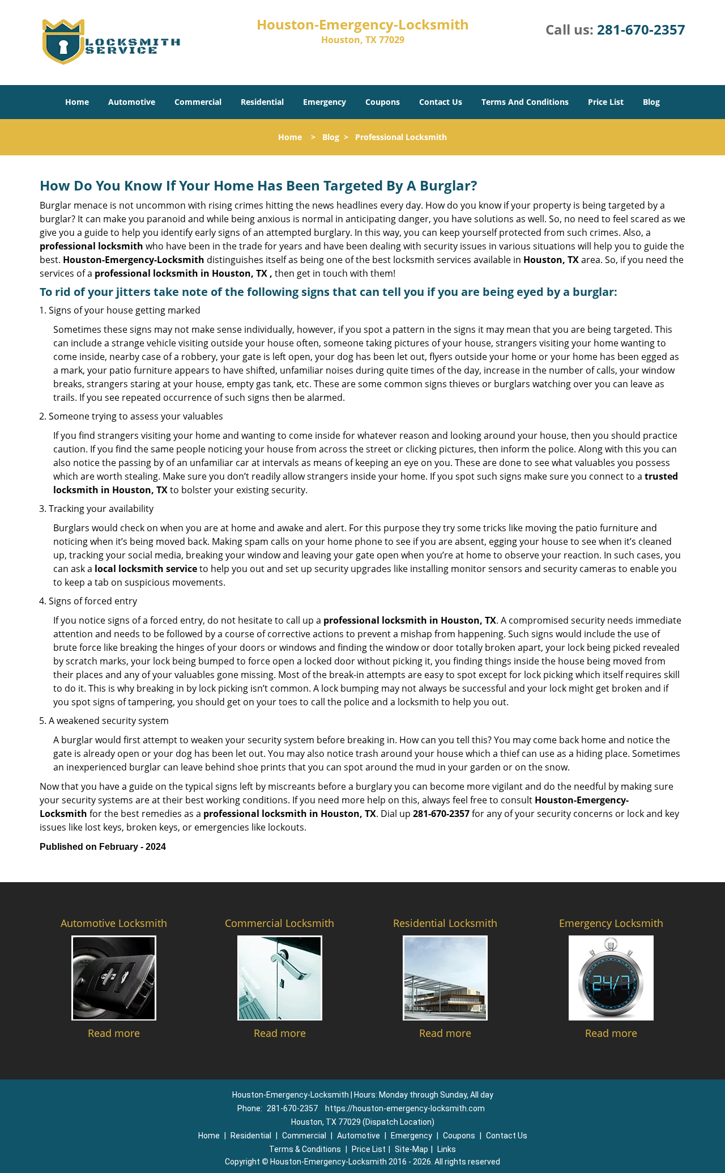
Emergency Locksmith (611, 923)
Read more (114, 1033)
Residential (262, 101)
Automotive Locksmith (114, 923)
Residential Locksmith (445, 923)
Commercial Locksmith (279, 923)
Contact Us (440, 101)
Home (77, 101)
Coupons (382, 101)
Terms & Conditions (305, 1149)
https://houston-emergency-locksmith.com (405, 1108)
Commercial (197, 101)
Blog (651, 101)
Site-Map (411, 1149)
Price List (606, 101)
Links (446, 1149)
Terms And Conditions (525, 101)
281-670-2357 (641, 29)
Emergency (324, 101)
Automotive (131, 101)
